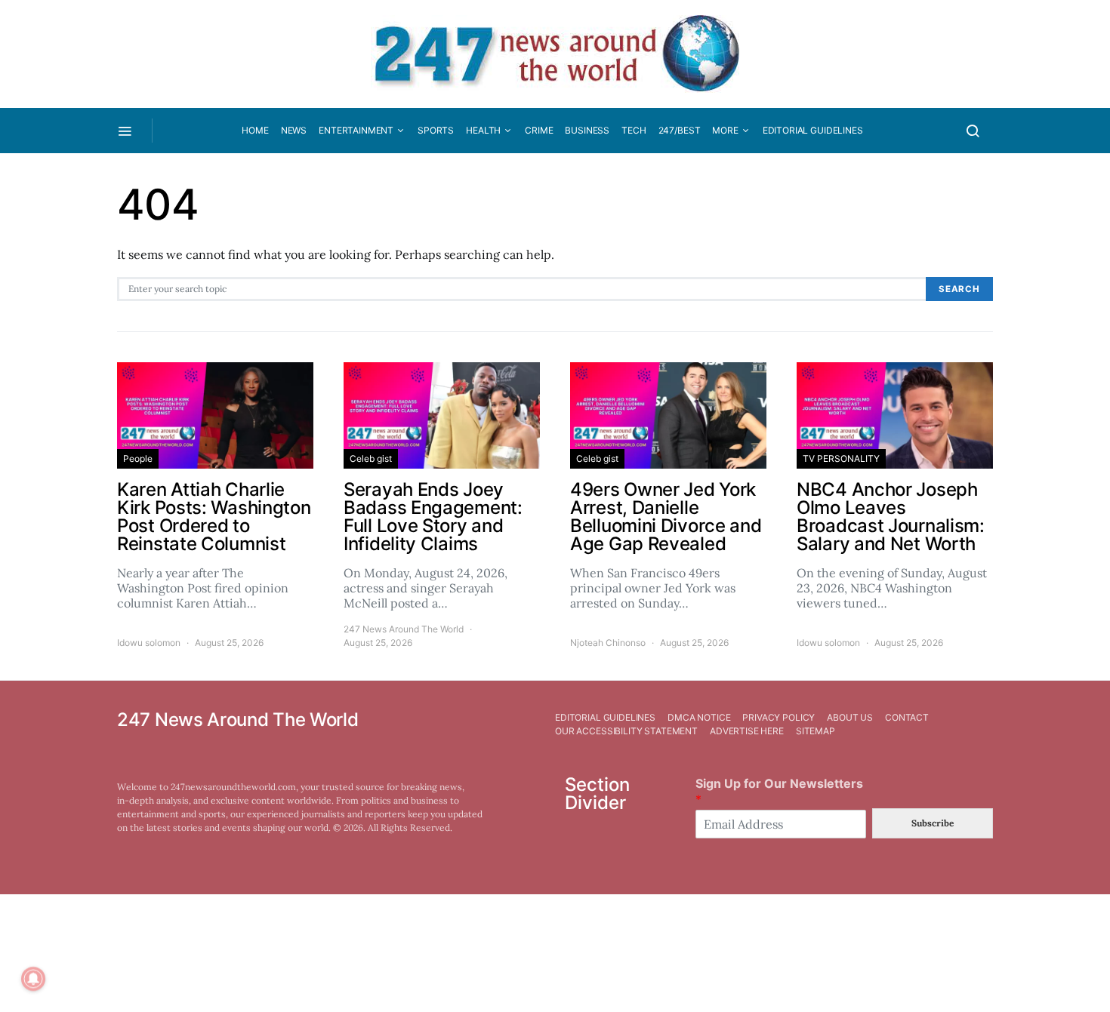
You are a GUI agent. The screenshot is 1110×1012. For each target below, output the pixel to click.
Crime (539, 130)
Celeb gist (371, 458)
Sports (436, 130)
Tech (633, 130)
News (294, 130)
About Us (850, 717)
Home (255, 130)
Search (959, 289)
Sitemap (815, 731)
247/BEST (679, 130)
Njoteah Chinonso (608, 642)
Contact (907, 717)
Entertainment (356, 130)
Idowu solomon (148, 642)
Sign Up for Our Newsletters (779, 791)
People (138, 458)
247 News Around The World (404, 629)
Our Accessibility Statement (626, 731)
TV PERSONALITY (841, 458)
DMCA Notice (699, 717)
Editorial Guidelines (813, 130)
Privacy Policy (778, 717)
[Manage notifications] (33, 979)
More (725, 130)
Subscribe (932, 823)
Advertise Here (747, 731)
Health (483, 130)
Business (587, 130)
